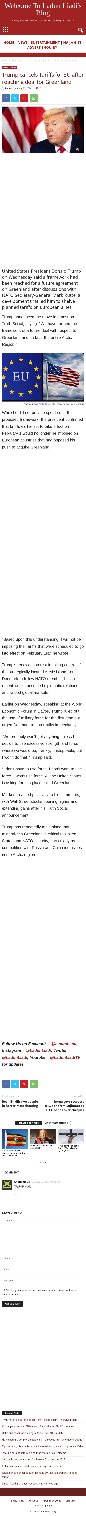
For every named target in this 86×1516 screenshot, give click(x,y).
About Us (33, 1500)
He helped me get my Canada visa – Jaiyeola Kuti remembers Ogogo (42, 1439)
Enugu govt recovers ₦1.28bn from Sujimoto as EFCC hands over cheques (64, 1105)
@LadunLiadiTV (65, 1057)
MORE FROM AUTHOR (56, 1123)
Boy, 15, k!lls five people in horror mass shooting (20, 1103)
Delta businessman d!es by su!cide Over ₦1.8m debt (32, 1433)
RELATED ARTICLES (29, 1123)
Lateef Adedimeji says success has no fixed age (30, 1483)
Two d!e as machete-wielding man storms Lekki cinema (34, 1452)
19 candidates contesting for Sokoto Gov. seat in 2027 (33, 1459)
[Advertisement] (43, 182)
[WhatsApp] (34, 98)
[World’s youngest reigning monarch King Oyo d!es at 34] (15, 1139)
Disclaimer (71, 1500)
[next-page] (45, 1162)
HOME (9, 42)
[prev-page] (41, 1162)
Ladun (8, 88)
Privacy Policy (17, 1500)
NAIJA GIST (72, 42)
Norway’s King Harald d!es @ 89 (41, 1146)
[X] (15, 98)
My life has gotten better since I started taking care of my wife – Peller (43, 1446)
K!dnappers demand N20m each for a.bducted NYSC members (38, 1426)
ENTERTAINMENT (45, 42)
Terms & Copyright (43, 1505)
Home (5, 60)
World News (17, 60)
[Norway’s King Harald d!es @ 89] (43, 1136)
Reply (17, 1195)
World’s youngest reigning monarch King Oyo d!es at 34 (14, 1153)
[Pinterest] (24, 98)
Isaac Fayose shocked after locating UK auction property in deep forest (39, 1474)
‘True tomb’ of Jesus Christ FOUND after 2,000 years (68, 1148)
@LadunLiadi (63, 1043)
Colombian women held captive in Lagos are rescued (32, 1466)
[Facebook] (6, 98)
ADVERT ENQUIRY (43, 47)
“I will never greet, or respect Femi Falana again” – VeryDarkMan (39, 1419)
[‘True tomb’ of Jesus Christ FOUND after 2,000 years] (71, 1136)
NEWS (22, 42)
